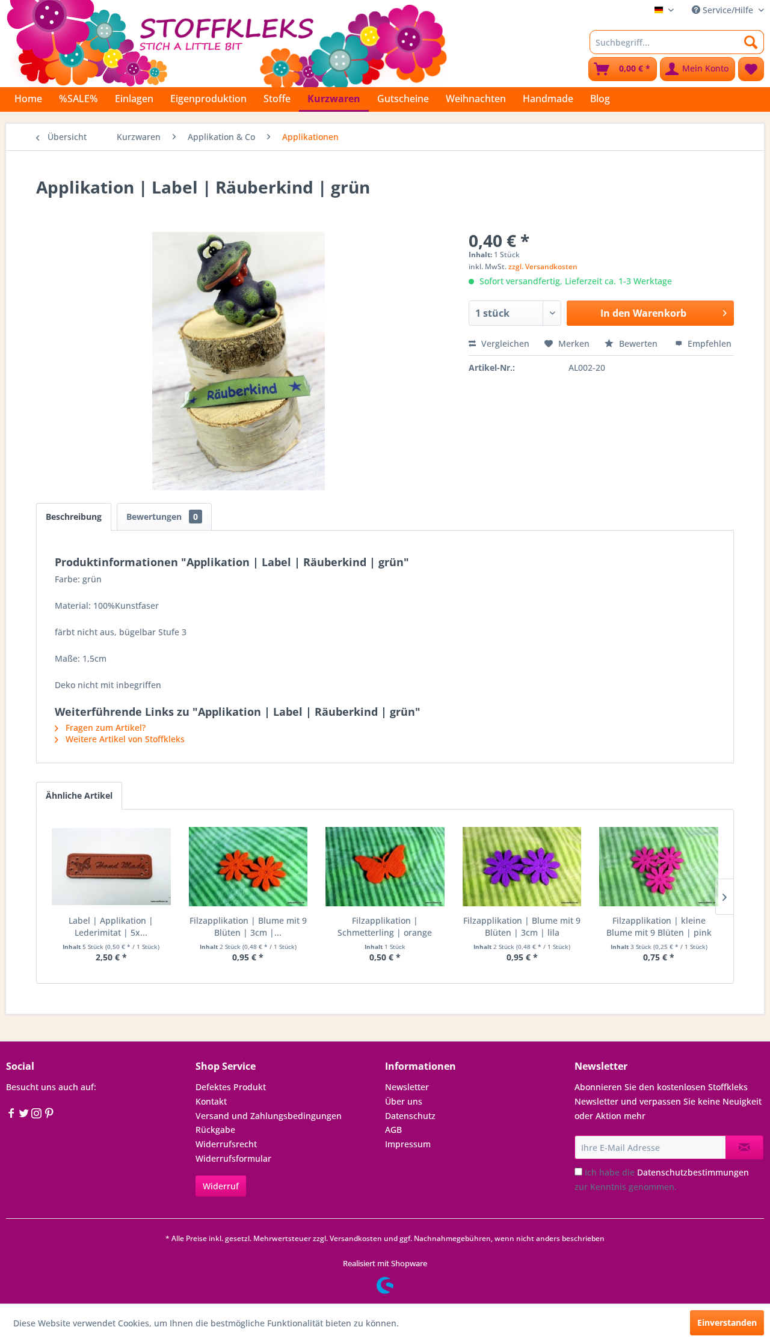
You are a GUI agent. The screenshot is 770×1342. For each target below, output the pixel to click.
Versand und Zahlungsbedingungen (269, 1115)
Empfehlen (708, 343)
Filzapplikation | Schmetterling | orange (384, 926)
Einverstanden (727, 1322)
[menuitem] (677, 42)
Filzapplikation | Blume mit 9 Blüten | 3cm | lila (522, 926)
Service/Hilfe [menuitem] (728, 10)
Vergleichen (504, 343)
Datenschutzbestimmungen (693, 1172)
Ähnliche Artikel (79, 795)
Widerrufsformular (233, 1158)
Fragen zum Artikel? (104, 727)
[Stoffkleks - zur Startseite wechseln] (227, 42)
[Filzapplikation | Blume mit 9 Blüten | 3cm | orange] (248, 867)
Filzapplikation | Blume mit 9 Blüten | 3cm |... (248, 926)
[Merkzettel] (751, 69)
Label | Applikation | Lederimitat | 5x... (111, 926)
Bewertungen (162, 516)
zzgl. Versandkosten (543, 266)
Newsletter (407, 1087)
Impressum (408, 1144)
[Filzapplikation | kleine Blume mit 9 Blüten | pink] (658, 867)
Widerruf (221, 1186)
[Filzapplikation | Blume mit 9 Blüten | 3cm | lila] (522, 867)
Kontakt (211, 1101)
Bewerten (638, 343)
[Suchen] (751, 42)
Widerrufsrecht (226, 1144)
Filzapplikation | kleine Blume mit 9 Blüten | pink (659, 926)
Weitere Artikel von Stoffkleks (124, 739)
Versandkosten (356, 1238)
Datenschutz (410, 1115)
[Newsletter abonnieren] (744, 1147)
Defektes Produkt (231, 1087)
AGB (393, 1129)
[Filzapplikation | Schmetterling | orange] (385, 867)
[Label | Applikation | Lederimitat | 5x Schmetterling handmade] (111, 867)
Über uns (403, 1101)
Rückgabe (215, 1129)
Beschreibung (74, 516)
